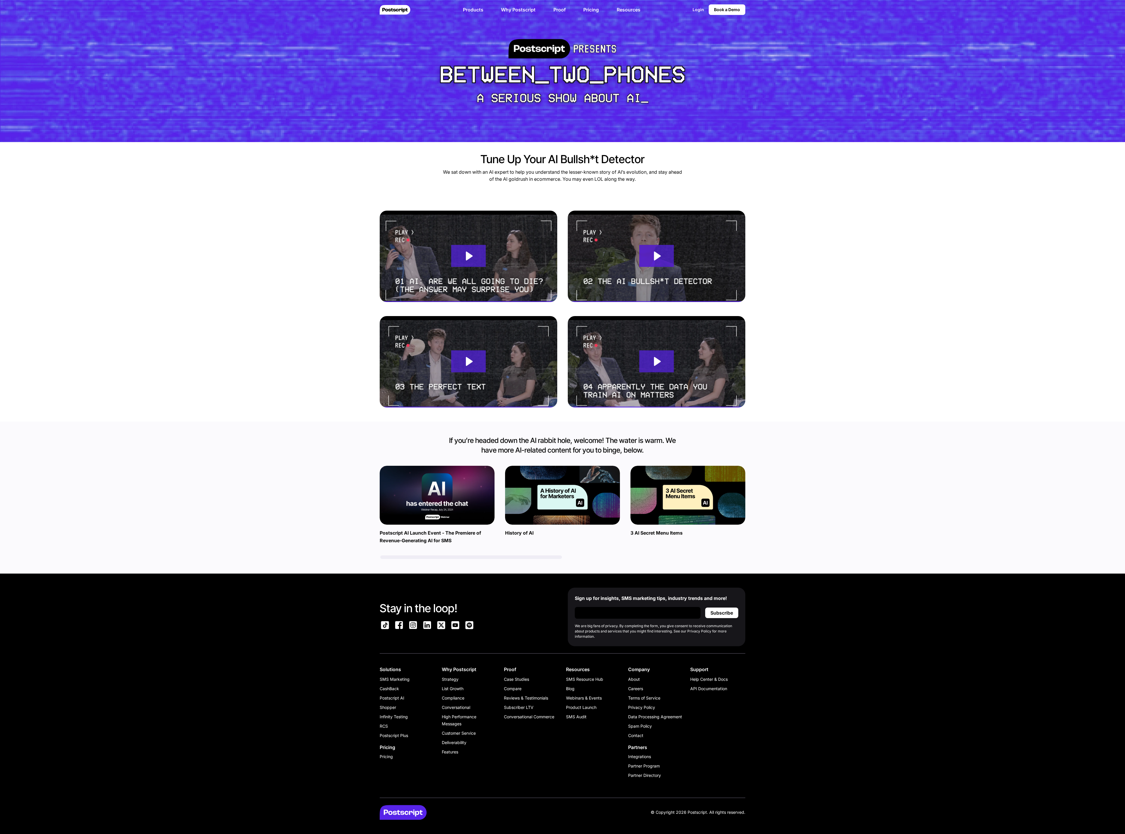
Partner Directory (644, 775)
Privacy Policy (641, 707)
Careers (635, 688)
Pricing (386, 756)
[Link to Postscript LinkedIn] (427, 626)
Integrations (639, 756)
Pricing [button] (591, 10)
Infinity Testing (394, 716)
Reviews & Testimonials (526, 697)
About (634, 679)
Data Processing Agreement (655, 716)
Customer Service (459, 733)
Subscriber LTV (518, 707)
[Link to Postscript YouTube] (455, 626)
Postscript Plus (394, 735)
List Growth (452, 688)
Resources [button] (628, 10)
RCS (384, 726)
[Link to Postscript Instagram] (413, 626)
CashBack (389, 688)
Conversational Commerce (529, 716)
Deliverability (454, 742)
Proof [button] (559, 10)
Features (450, 751)
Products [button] (473, 10)
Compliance (453, 697)
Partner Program (644, 765)
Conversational (456, 707)
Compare (512, 688)
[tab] (471, 557)
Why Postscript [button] (518, 10)
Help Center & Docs (709, 679)
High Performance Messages (459, 720)
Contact (635, 735)
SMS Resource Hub (584, 679)
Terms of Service (644, 697)
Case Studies (516, 679)
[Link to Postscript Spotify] (469, 626)
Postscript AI (392, 697)
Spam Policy (640, 726)
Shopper (388, 707)
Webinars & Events (584, 697)
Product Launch (581, 707)
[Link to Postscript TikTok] (385, 626)
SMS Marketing (395, 679)
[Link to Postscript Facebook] (399, 626)
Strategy (450, 679)
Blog (570, 688)
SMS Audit (576, 716)
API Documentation (708, 688)
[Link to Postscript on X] (441, 626)
